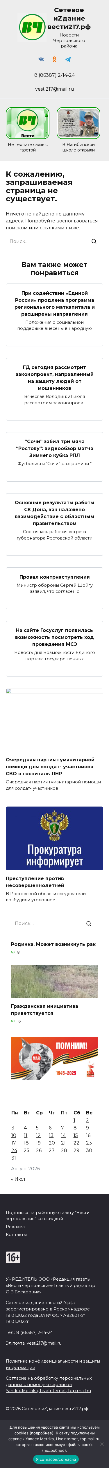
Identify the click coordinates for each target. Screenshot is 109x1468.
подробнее (41, 1433)
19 (38, 1143)
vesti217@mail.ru (54, 89)
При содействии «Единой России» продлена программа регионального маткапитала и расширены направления (55, 303)
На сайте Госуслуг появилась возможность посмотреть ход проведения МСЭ (54, 637)
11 (25, 1135)
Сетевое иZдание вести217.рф (69, 18)
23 (89, 1143)
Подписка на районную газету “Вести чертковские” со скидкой (48, 1216)
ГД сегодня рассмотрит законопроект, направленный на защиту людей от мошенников (55, 378)
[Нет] (102, 1444)
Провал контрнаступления (54, 576)
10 (13, 1135)
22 (76, 1143)
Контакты (16, 1234)
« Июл (18, 1179)
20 (52, 1143)
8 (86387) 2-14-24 (54, 75)
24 (14, 1150)
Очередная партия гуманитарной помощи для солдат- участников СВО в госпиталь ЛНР (50, 766)
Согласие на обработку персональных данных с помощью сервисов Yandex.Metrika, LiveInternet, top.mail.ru (49, 1384)
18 (26, 1143)
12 (38, 1135)
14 (63, 1135)
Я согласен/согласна (56, 1459)
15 (76, 1135)
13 (51, 1135)
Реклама (15, 1226)
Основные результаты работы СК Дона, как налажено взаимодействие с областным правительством (54, 513)
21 (63, 1143)
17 (13, 1143)
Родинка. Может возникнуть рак (53, 944)
